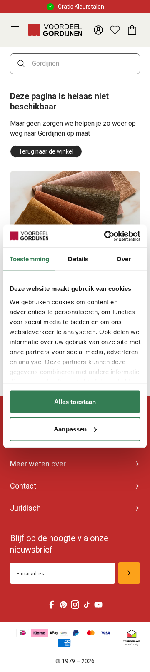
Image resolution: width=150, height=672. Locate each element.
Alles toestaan (75, 401)
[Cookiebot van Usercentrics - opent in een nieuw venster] (105, 236)
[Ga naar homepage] (55, 30)
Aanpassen (70, 428)
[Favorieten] (115, 30)
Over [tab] (124, 259)
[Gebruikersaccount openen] (98, 30)
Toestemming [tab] (29, 259)
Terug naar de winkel (46, 151)
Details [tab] (78, 259)
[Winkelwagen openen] (132, 30)
